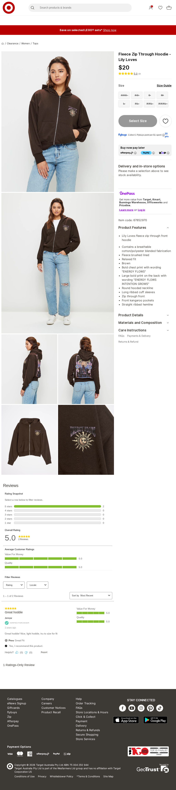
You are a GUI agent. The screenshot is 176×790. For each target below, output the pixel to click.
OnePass (13, 725)
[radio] (124, 95)
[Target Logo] (9, 8)
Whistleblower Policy (61, 776)
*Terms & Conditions (88, 776)
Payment (81, 721)
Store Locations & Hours (92, 712)
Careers (46, 703)
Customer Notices (53, 707)
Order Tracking (86, 703)
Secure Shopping (87, 734)
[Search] (32, 8)
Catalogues (14, 699)
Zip (9, 716)
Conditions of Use (24, 776)
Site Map (108, 776)
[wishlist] (160, 7)
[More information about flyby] (163, 135)
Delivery (81, 725)
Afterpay (13, 721)
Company (47, 699)
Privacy (42, 776)
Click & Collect (85, 716)
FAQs (79, 707)
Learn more (126, 209)
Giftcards (13, 707)
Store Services (85, 739)
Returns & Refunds (88, 730)
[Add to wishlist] (166, 121)
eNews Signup (16, 703)
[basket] (169, 7)
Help (79, 699)
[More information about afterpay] (135, 153)
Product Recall (51, 712)
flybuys (12, 712)
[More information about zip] (168, 153)
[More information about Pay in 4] (153, 153)
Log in (141, 209)
